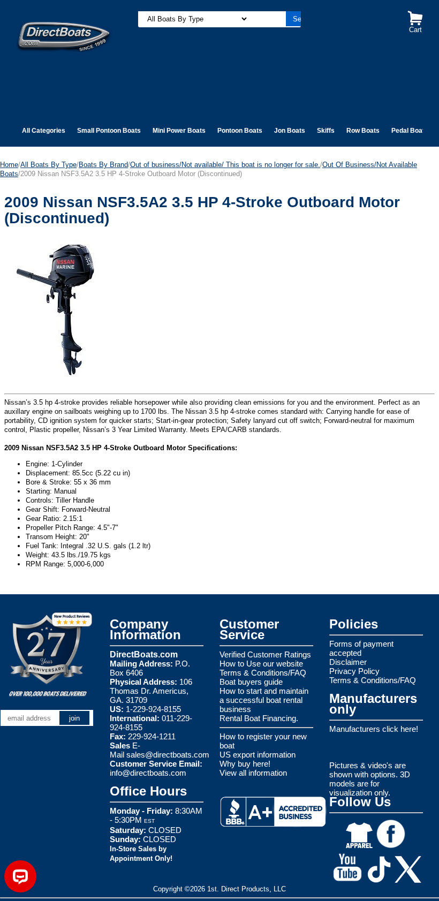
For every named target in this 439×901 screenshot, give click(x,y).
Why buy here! (245, 763)
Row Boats (363, 130)
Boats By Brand (103, 165)
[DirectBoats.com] (64, 31)
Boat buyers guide (251, 681)
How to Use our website (261, 663)
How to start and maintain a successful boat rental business (264, 700)
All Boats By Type (48, 165)
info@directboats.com (148, 772)
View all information (253, 772)
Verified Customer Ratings (265, 654)
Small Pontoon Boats (109, 130)
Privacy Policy (354, 671)
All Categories (43, 130)
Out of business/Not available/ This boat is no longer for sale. (225, 165)
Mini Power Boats (179, 130)
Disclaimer (348, 662)
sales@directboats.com (167, 754)
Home (9, 165)
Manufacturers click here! (373, 728)
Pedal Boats (409, 130)
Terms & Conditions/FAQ (263, 672)
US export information (258, 754)
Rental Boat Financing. (259, 718)
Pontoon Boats (239, 130)
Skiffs (326, 130)
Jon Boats (289, 130)
